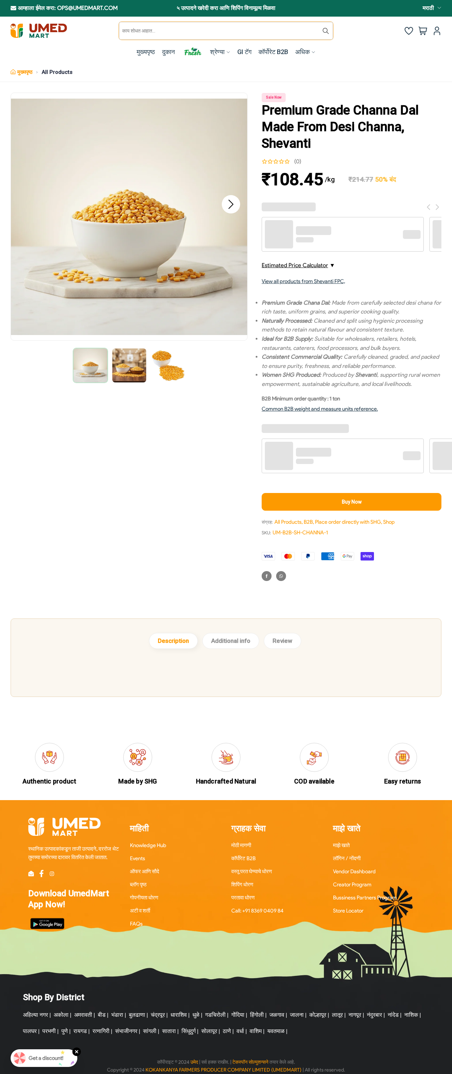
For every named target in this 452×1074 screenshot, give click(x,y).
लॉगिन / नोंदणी (347, 858)
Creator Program (352, 884)
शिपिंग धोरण (242, 884)
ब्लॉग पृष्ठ (138, 884)
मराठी (428, 8)
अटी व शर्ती (140, 911)
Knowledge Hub (148, 845)
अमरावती (83, 1015)
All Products (57, 72)
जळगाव (276, 1015)
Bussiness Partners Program (365, 897)
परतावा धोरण (243, 897)
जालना (297, 1015)
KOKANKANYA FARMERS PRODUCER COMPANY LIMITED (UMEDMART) (223, 1070)
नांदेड (393, 1015)
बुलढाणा (137, 1015)
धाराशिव (179, 1015)
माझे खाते (341, 845)
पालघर (30, 1031)
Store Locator (348, 911)
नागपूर (355, 1015)
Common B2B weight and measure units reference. (320, 409)
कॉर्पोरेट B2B (243, 858)
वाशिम (256, 1031)
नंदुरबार (374, 1015)
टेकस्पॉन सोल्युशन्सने (250, 1062)
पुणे (64, 1031)
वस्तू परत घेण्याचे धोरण (251, 871)
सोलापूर (209, 1031)
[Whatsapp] (281, 576)
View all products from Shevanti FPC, (303, 281)
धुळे (196, 1015)
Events (137, 858)
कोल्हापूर (317, 1015)
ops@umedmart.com (87, 8)
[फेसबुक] (267, 576)
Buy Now (352, 502)
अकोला (61, 1015)
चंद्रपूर (158, 1015)
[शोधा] (325, 31)
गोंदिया (237, 1015)
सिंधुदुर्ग (189, 1031)
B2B (308, 522)
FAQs (136, 924)
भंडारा (117, 1015)
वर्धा (240, 1031)
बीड (102, 1015)
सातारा (169, 1031)
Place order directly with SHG (348, 522)
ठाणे (227, 1031)
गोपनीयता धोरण (144, 897)
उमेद (194, 1062)
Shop (389, 522)
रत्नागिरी (101, 1031)
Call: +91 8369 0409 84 (257, 911)
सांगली (149, 1031)
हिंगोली (257, 1015)
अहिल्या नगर (35, 1015)
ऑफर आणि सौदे (144, 871)
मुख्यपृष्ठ (24, 72)
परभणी (49, 1031)
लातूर (337, 1015)
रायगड (80, 1031)
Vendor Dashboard (354, 871)
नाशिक (411, 1015)
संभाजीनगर (126, 1031)
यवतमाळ (276, 1031)
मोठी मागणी (241, 845)
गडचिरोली (215, 1015)
